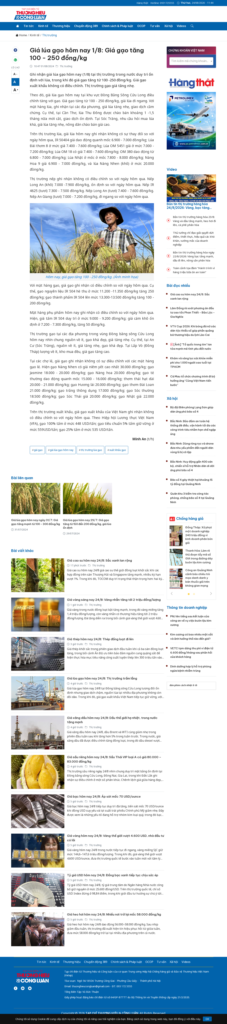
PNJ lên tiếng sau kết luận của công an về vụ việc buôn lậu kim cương (190, 621)
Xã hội (168, 26)
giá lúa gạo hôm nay (61, 450)
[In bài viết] (15, 59)
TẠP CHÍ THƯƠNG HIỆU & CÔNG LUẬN (111, 1013)
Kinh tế (43, 26)
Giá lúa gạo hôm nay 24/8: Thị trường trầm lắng (102, 678)
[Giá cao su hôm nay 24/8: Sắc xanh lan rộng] (37, 575)
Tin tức (29, 26)
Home (22, 35)
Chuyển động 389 (86, 26)
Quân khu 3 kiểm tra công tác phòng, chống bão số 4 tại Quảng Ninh (192, 498)
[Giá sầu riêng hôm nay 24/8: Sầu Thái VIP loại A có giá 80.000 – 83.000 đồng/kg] (37, 772)
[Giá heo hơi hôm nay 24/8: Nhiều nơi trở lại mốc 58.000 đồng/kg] (37, 929)
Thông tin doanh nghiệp (187, 607)
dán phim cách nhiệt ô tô (183, 685)
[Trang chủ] (18, 26)
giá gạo (38, 450)
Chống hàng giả (189, 518)
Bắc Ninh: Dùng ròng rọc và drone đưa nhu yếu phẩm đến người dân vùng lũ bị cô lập (192, 448)
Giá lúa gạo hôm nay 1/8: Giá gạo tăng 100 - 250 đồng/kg (87, 54)
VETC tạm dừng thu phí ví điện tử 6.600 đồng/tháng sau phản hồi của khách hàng (191, 653)
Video (172, 169)
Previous (172, 593)
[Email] (30, 988)
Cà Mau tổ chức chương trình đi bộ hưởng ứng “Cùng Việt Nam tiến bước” (192, 381)
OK (207, 1018)
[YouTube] (22, 988)
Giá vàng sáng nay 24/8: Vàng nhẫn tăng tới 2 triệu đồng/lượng (114, 600)
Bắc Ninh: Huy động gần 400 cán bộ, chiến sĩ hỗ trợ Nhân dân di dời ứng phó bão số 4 (192, 466)
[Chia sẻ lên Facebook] (15, 50)
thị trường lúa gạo (91, 450)
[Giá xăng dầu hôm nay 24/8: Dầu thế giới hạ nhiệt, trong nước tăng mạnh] (37, 733)
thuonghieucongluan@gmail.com (91, 986)
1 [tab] (188, 594)
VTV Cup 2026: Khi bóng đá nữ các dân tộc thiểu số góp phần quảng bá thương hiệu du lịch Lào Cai (193, 331)
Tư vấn (155, 26)
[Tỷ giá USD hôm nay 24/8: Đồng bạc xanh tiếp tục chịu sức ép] (37, 890)
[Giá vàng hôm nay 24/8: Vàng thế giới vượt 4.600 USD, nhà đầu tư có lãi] (37, 851)
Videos (181, 26)
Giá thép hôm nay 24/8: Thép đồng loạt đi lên (100, 639)
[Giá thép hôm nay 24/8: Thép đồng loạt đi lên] (37, 654)
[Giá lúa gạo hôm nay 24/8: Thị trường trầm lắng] (37, 693)
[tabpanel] (191, 558)
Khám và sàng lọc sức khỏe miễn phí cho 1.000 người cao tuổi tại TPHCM (191, 363)
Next (211, 593)
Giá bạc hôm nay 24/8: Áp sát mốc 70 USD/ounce (104, 796)
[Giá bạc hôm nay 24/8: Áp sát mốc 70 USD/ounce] (37, 811)
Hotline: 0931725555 (162, 3)
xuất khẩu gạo (117, 450)
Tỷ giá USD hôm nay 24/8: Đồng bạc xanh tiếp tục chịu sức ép (112, 875)
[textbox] (191, 61)
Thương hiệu (61, 26)
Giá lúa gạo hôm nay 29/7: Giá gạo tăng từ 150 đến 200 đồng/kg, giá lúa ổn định (87, 524)
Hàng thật (142, 3)
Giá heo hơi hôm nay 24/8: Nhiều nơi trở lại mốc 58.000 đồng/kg (114, 914)
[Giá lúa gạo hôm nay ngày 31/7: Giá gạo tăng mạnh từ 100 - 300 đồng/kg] (35, 498)
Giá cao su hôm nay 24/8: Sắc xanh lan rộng (99, 560)
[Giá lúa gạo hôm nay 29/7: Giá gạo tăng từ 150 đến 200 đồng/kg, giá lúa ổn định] (87, 498)
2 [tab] (194, 594)
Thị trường (49, 35)
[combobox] (191, 61)
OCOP (141, 26)
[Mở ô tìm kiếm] (191, 26)
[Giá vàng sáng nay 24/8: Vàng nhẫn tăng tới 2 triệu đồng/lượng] (37, 615)
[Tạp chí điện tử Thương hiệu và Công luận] (33, 976)
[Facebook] (15, 988)
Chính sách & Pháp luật (117, 26)
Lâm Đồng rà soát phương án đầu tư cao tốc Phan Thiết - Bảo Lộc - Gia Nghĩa (192, 312)
